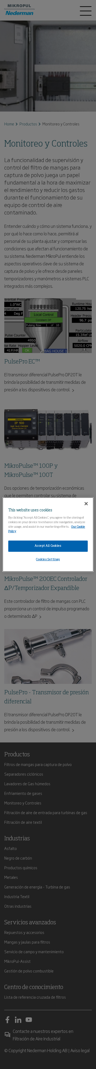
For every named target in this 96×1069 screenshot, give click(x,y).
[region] (48, 534)
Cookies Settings (48, 559)
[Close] (86, 503)
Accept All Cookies (48, 546)
